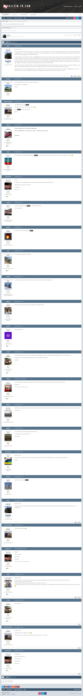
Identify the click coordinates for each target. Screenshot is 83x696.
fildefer (8, 404)
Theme (8, 694)
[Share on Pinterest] (19, 687)
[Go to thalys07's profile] (8, 134)
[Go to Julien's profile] (4, 36)
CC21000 (8, 202)
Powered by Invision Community (75, 693)
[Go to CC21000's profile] (8, 211)
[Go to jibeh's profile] (8, 583)
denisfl (8, 276)
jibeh (8, 574)
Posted (18, 45)
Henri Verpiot (8, 451)
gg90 (8, 152)
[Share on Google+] (6, 687)
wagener (8, 301)
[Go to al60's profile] (8, 260)
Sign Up (76, 6)
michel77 (8, 326)
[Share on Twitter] (2, 687)
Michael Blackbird (8, 101)
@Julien (19, 109)
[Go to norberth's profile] (8, 485)
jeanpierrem (8, 176)
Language (3, 694)
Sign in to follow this (68, 35)
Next (7, 42)
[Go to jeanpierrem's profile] (8, 186)
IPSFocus (8, 692)
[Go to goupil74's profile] (8, 236)
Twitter (77, 18)
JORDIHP (8, 428)
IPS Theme (3, 692)
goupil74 (8, 227)
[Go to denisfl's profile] (8, 285)
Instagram (74, 18)
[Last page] (10, 42)
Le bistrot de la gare (20, 36)
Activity (14, 14)
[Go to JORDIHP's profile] (8, 437)
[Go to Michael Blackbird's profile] (8, 110)
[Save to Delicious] (10, 687)
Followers (75, 35)
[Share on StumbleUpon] (14, 687)
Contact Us (13, 694)
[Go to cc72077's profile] (8, 361)
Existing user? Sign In (68, 6)
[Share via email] (17, 687)
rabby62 (8, 378)
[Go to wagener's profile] (8, 310)
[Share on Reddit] (12, 687)
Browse (6, 14)
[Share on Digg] (8, 687)
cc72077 (8, 351)
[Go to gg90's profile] (8, 161)
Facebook (80, 18)
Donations (33, 14)
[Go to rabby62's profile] (8, 388)
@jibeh (27, 104)
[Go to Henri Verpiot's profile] (8, 461)
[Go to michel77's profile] (8, 335)
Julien (9, 36)
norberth (8, 476)
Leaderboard (24, 14)
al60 (8, 250)
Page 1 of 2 (14, 42)
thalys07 (8, 125)
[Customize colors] (80, 6)
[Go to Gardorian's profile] (8, 88)
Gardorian (8, 79)
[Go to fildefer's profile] (8, 413)
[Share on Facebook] (4, 687)
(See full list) (25, 21)
